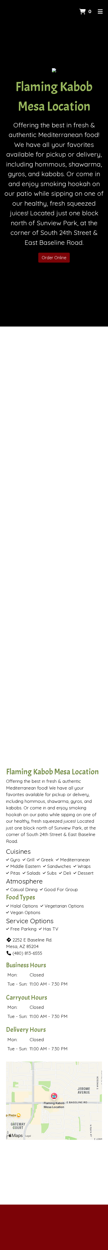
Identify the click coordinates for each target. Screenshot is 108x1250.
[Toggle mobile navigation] (100, 11)
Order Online (54, 257)
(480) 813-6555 (27, 953)
